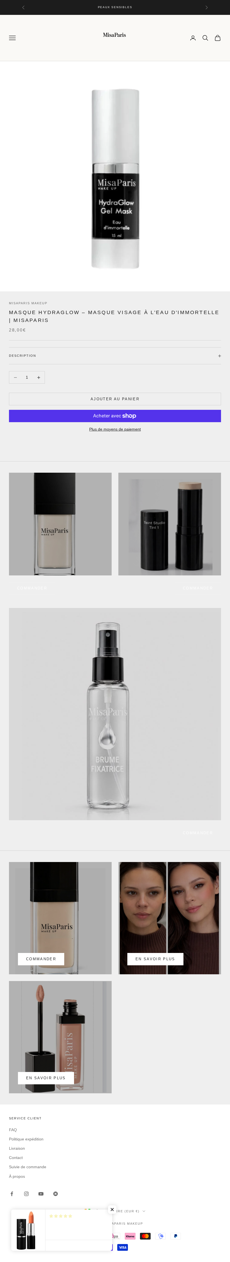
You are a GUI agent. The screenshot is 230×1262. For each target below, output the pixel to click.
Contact (16, 1157)
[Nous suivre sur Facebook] (12, 1194)
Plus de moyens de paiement (115, 429)
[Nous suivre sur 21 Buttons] (55, 1194)
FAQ (13, 1130)
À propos (17, 1176)
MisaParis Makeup (28, 303)
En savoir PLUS (46, 1078)
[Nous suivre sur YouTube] (41, 1194)
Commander (198, 588)
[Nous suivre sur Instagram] (26, 1194)
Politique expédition (26, 1139)
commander (32, 588)
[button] (112, 1209)
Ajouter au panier (115, 399)
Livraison (17, 1148)
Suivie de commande (27, 1167)
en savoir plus (155, 959)
